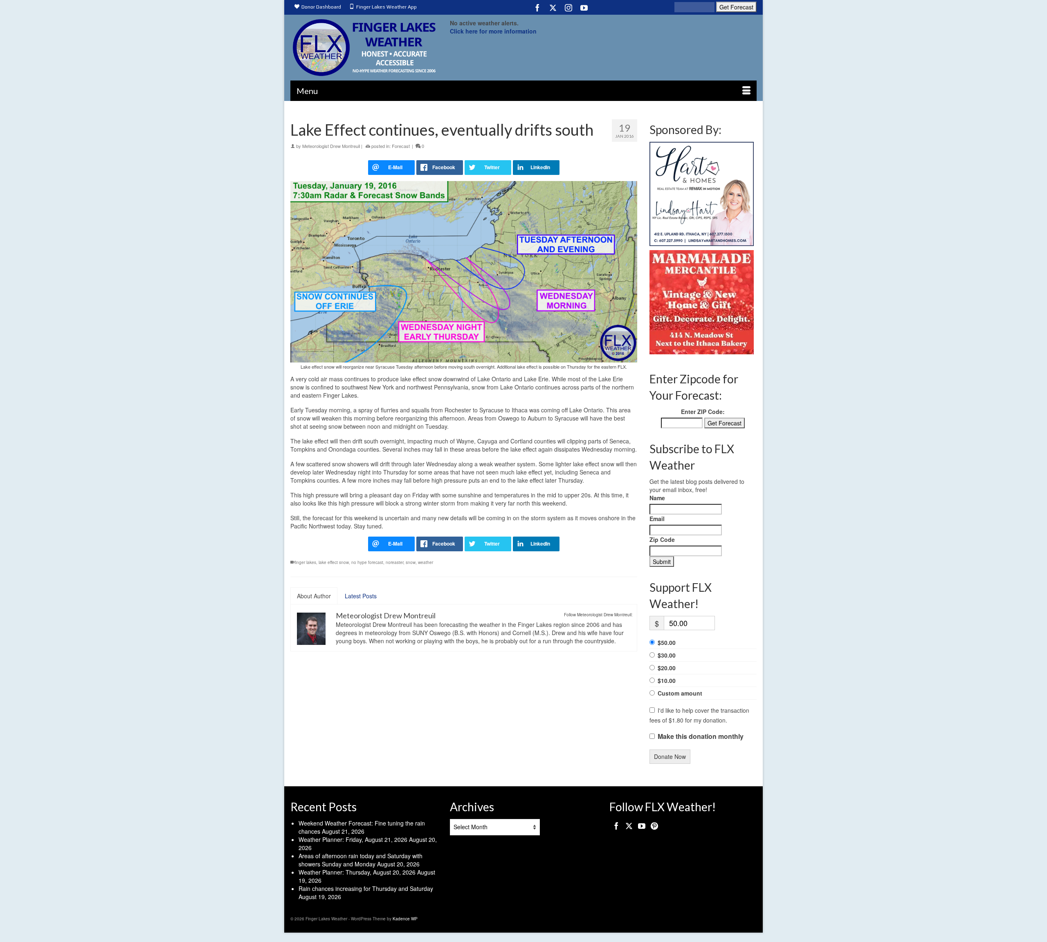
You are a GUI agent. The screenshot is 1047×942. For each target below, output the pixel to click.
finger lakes (305, 562)
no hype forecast (367, 562)
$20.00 (667, 668)
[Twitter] (553, 7)
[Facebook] (537, 7)
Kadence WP (405, 919)
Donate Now (670, 756)
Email (657, 519)
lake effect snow (334, 562)
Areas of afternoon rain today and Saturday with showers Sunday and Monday (360, 860)
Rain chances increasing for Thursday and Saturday (366, 888)
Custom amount (680, 693)
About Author (314, 596)
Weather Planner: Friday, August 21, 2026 (353, 839)
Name (657, 498)
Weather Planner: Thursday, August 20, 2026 (357, 872)
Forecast (401, 146)
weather (425, 562)
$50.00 (667, 642)
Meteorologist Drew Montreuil (331, 146)
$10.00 (667, 680)
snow (411, 562)
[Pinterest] (654, 825)
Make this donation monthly (701, 736)
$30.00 (667, 655)
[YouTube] (584, 7)
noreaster (394, 562)
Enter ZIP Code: (703, 411)
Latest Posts (361, 596)
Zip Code (662, 539)
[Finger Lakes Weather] (364, 47)
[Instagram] (568, 7)
